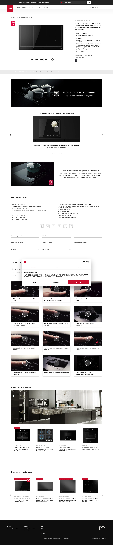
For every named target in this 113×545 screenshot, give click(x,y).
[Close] (93, 2)
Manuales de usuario (29, 528)
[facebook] (100, 527)
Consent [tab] (33, 267)
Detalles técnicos (45, 72)
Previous (10, 135)
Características (34, 72)
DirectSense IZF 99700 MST (19, 72)
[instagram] (102, 527)
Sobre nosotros (44, 531)
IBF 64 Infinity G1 (64, 496)
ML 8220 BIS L (63, 445)
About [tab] (79, 267)
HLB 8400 (84, 445)
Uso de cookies (65, 538)
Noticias (43, 528)
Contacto (43, 533)
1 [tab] (48, 154)
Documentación (55, 72)
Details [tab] (56, 267)
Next (49, 59)
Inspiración (46, 7)
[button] (72, 2)
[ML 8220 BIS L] (67, 435)
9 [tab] (66, 154)
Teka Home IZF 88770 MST (21, 496)
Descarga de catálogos (93, 7)
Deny (34, 282)
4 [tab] (55, 154)
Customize (55, 282)
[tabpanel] (56, 134)
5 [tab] (57, 154)
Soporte (37, 7)
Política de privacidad (55, 538)
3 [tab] (52, 154)
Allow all (78, 282)
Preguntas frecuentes (12, 528)
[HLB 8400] (90, 435)
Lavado (24, 7)
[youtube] (104, 527)
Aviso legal (46, 538)
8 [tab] (64, 154)
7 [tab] (61, 154)
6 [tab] (59, 154)
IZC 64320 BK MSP (87, 496)
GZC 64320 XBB (40, 445)
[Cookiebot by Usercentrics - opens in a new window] (82, 262)
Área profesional (28, 531)
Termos (31, 7)
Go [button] (89, 2)
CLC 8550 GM (17, 445)
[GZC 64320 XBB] (45, 435)
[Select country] (105, 7)
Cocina (18, 7)
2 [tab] (50, 154)
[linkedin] (100, 529)
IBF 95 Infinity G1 (41, 496)
